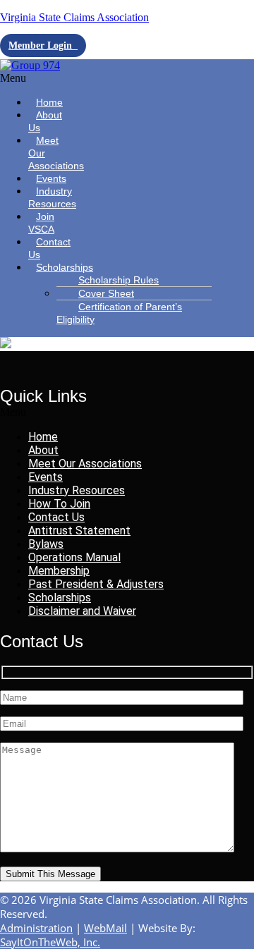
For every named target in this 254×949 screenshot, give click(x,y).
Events (45, 477)
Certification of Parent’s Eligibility (119, 313)
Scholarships (64, 267)
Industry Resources (52, 197)
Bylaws (46, 544)
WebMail (105, 928)
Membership (59, 570)
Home (43, 436)
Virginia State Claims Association (74, 17)
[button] (38, 78)
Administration (36, 928)
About (43, 450)
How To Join (59, 503)
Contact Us (49, 248)
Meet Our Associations (56, 153)
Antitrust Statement (79, 530)
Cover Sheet (106, 293)
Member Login (43, 45)
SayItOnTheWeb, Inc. (50, 942)
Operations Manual (74, 557)
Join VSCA (41, 223)
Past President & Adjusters (96, 584)
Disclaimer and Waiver (82, 611)
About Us (45, 121)
